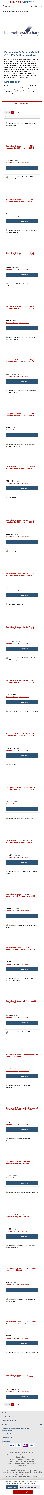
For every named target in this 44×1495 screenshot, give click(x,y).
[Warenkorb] (40, 6)
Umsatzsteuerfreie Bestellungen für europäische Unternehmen (21, 1456)
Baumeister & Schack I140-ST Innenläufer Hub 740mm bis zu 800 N (20, 948)
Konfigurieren (12, 1487)
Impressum (12, 1459)
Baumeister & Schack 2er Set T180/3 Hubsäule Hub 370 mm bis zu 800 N (20, 681)
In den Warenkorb (22, 168)
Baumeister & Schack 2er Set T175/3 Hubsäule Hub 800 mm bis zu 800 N (20, 574)
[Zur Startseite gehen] (22, 2)
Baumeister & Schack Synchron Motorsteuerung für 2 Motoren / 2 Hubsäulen (19, 1162)
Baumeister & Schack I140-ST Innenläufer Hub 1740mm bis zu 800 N (20, 895)
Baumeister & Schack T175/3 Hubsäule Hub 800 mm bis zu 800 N (21, 1322)
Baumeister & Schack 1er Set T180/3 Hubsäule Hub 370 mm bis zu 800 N (20, 307)
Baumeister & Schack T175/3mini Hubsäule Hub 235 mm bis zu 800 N (20, 1376)
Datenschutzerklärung (26, 1459)
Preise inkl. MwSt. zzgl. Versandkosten (17, 162)
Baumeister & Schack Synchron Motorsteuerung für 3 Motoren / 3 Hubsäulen (19, 1216)
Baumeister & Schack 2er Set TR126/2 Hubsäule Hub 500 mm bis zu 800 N (20, 788)
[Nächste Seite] (18, 112)
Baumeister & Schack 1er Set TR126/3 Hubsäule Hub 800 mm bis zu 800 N (20, 468)
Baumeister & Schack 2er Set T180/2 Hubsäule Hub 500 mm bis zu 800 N (20, 628)
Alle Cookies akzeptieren (22, 1492)
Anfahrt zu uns (22, 1466)
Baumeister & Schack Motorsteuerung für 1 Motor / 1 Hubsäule (22, 1055)
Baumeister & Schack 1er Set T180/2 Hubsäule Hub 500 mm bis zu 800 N (20, 254)
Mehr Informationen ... (30, 1483)
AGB (11, 1453)
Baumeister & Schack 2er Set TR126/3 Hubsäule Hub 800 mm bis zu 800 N (20, 842)
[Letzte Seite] (22, 112)
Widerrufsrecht (30, 1461)
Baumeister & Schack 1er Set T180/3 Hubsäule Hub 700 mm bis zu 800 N (20, 361)
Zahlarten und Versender (23, 1453)
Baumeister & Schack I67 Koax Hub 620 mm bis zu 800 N (21, 1002)
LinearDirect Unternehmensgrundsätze (21, 1463)
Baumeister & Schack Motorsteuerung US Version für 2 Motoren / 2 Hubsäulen (22, 1109)
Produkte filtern (23, 103)
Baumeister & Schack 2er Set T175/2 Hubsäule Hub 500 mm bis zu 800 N (20, 521)
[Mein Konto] (36, 6)
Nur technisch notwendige (29, 1487)
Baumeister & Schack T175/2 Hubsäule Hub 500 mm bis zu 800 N (21, 1269)
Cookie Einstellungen (15, 1461)
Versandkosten (7, 1472)
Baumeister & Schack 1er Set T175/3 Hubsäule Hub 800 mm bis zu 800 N (20, 200)
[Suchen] (31, 6)
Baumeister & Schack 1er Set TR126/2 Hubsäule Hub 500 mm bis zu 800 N (20, 414)
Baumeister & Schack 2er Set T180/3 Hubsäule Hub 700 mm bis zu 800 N (20, 735)
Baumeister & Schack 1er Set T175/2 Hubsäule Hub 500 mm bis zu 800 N (20, 147)
